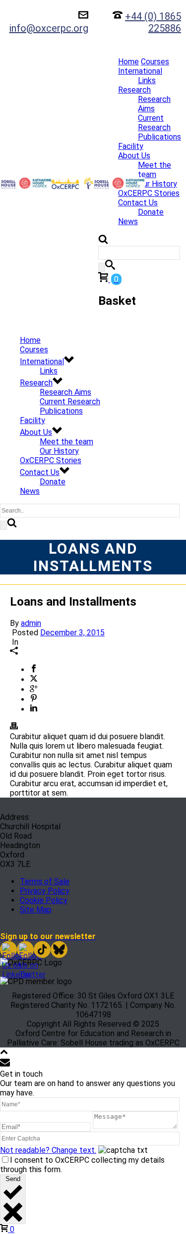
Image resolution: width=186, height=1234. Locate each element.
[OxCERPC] (51, 183)
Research (134, 90)
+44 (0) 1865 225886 (153, 22)
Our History (157, 184)
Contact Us (138, 202)
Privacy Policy (44, 891)
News (128, 221)
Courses (155, 61)
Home (128, 61)
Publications (159, 137)
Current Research (154, 122)
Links (147, 80)
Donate (151, 212)
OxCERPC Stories (149, 193)
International (140, 71)
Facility (130, 146)
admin (31, 623)
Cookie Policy (43, 900)
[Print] (14, 727)
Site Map (36, 909)
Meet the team (154, 169)
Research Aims (154, 104)
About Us (134, 155)
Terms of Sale (44, 881)
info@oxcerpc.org (48, 28)
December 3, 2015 (72, 632)
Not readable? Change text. (48, 1150)
